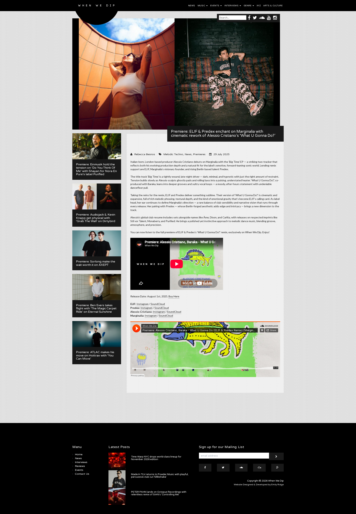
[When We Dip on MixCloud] (259, 468)
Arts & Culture (273, 5)
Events (215, 5)
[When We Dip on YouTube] (269, 17)
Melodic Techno (173, 154)
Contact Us (82, 473)
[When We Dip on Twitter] (255, 17)
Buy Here (174, 296)
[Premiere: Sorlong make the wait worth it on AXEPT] (96, 243)
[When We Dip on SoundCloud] (262, 17)
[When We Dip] (96, 13)
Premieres (199, 154)
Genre (248, 5)
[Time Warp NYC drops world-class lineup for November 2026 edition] (117, 461)
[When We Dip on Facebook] (249, 17)
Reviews (80, 466)
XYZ (259, 5)
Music (202, 5)
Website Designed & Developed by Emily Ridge (259, 484)
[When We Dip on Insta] (275, 17)
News (191, 5)
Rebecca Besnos (144, 154)
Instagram (143, 303)
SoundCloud (158, 303)
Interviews (231, 5)
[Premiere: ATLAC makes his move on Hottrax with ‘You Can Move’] (96, 334)
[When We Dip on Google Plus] (277, 468)
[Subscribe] (276, 456)
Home (79, 454)
